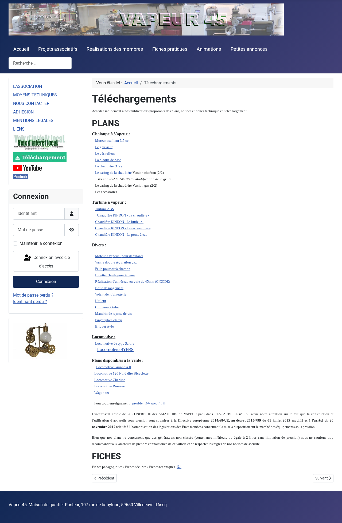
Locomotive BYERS (115, 349)
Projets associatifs (57, 49)
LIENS (19, 129)
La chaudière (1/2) (108, 166)
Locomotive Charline (109, 380)
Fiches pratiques (169, 49)
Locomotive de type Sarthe (114, 343)
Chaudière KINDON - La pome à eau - (121, 235)
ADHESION (23, 112)
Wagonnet (101, 393)
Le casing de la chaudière (113, 173)
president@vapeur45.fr (148, 403)
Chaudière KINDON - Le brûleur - (119, 222)
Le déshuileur (105, 153)
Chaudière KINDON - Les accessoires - (122, 228)
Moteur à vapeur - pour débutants (119, 256)
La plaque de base (108, 160)
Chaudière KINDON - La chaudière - (123, 215)
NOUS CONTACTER (31, 103)
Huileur (100, 301)
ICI (179, 466)
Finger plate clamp (108, 320)
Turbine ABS (104, 209)
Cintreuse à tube (107, 307)
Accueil (21, 49)
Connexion (46, 281)
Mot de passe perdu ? (33, 295)
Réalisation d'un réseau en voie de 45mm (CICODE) (132, 282)
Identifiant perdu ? (30, 301)
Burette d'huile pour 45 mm (115, 275)
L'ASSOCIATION (27, 86)
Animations (209, 49)
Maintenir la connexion (41, 243)
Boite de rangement (109, 288)
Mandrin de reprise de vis (113, 314)
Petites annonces (249, 49)
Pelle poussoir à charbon (112, 269)
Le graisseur (103, 147)
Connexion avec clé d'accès (51, 262)
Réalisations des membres (115, 49)
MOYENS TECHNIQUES (35, 94)
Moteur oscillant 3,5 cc (112, 141)
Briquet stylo (104, 326)
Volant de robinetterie (110, 294)
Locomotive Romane (109, 386)
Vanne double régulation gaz (116, 262)
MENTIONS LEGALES (33, 120)
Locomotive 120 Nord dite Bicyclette (121, 373)
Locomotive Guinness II (113, 367)
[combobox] (40, 63)
